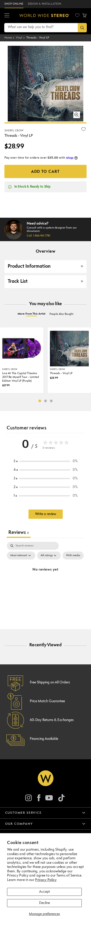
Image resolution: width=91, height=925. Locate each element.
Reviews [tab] (18, 532)
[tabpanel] (45, 580)
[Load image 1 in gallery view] (45, 122)
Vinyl (19, 37)
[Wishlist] (77, 15)
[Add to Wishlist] (83, 129)
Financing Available (44, 739)
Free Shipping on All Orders (50, 682)
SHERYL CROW (13, 130)
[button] (6, 15)
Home (8, 37)
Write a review (45, 514)
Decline (44, 903)
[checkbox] (73, 556)
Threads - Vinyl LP (37, 37)
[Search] (82, 27)
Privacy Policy (46, 880)
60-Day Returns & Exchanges (52, 720)
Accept (44, 892)
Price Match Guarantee (47, 701)
